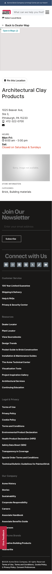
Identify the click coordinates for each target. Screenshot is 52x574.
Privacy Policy (9, 413)
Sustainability (9, 496)
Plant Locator (8, 330)
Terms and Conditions (13, 426)
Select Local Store (12, 18)
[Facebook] (6, 264)
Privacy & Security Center (15, 305)
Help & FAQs (8, 298)
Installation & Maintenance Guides (19, 356)
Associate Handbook (12, 515)
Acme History (9, 483)
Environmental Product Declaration (19, 432)
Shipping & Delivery (12, 292)
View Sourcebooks (11, 337)
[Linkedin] (19, 264)
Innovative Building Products (16, 543)
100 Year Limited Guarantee (16, 285)
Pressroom (7, 527)
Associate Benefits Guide (15, 521)
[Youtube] (46, 264)
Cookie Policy (9, 419)
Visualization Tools (11, 368)
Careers (6, 508)
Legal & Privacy (10, 400)
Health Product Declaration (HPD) (19, 438)
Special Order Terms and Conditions (20, 457)
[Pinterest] (26, 264)
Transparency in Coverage (15, 451)
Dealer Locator (9, 324)
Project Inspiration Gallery (15, 375)
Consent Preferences (26, 567)
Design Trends (9, 343)
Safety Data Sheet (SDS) (14, 445)
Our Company (9, 476)
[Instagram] (12, 264)
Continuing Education (13, 387)
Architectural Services (13, 381)
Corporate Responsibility (14, 502)
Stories (5, 490)
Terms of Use (9, 407)
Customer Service (12, 278)
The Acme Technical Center (16, 362)
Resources (7, 317)
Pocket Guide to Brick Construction (20, 349)
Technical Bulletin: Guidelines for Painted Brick (25, 464)
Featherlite (7, 549)
